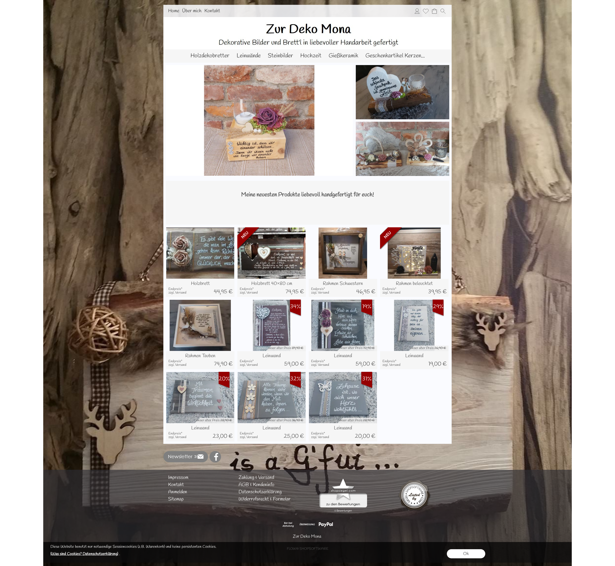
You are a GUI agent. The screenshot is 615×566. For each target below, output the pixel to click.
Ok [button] (466, 554)
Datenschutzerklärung (260, 492)
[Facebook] (215, 457)
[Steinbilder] (280, 56)
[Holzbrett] (200, 288)
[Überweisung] (307, 524)
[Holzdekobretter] (210, 56)
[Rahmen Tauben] (200, 360)
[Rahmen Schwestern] (343, 288)
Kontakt (212, 11)
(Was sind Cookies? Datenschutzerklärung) (84, 553)
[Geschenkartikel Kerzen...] (395, 56)
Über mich (192, 11)
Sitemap (176, 499)
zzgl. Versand (177, 292)
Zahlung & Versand (256, 477)
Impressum (178, 477)
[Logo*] (307, 19)
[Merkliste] (426, 11)
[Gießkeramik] (343, 56)
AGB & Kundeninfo (256, 485)
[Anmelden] (417, 11)
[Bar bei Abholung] (288, 524)
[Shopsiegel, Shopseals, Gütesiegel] (343, 480)
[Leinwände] (248, 56)
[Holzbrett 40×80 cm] (271, 288)
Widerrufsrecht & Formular (264, 499)
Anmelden (177, 492)
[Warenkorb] (434, 11)
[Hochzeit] (311, 56)
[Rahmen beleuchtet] (414, 288)
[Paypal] (326, 524)
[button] (443, 11)
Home (173, 11)
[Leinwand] (271, 360)
